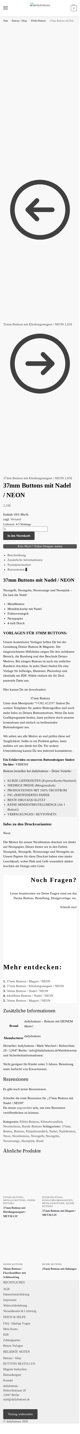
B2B (6, 1334)
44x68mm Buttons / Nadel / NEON (30, 995)
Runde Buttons (32, 1126)
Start (5, 20)
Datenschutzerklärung (16, 1294)
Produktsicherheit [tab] (19, 564)
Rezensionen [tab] (17, 569)
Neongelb (37, 1136)
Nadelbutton (67, 1131)
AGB (6, 1289)
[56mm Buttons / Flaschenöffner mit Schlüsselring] (20, 1242)
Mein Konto (10, 1329)
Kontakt (8, 1380)
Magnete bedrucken (15, 1369)
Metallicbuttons (14, 1200)
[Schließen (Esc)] (11, 1427)
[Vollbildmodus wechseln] (4, 1427)
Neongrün (52, 1136)
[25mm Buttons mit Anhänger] (59, 1242)
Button (7, 1131)
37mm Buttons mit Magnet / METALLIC (59, 1213)
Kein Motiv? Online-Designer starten (40, 546)
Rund (40, 1141)
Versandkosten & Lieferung (19, 1311)
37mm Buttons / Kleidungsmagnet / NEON (35, 986)
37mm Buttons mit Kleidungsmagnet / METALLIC (14, 1212)
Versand (15, 519)
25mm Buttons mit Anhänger (59, 1268)
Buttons (19, 1131)
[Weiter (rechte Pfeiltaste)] (4, 1432)
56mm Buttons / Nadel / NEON (27, 991)
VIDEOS (22, 764)
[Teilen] (8, 1427)
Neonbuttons (11, 1126)
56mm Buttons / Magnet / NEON (28, 1000)
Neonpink (28, 1141)
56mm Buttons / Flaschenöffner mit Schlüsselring (14, 1273)
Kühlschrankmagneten (57, 1200)
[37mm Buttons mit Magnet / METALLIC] (59, 1175)
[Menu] (9, 8)
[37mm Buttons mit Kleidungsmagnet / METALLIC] (20, 1175)
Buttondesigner (12, 1374)
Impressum (9, 1300)
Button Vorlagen (13, 1345)
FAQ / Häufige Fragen (16, 1323)
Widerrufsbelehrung (15, 1305)
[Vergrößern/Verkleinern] (1, 1427)
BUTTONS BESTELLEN (19, 1363)
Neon (6, 1136)
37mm (66, 1126)
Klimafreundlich (52, 1121)
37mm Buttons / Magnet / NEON (28, 981)
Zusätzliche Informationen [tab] (24, 560)
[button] (73, 8)
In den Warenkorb (18, 535)
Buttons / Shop (19, 20)
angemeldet (24, 1107)
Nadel (53, 1131)
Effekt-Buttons (38, 20)
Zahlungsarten (11, 1340)
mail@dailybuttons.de (16, 1399)
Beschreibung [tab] (16, 555)
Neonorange (11, 1141)
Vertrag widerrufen (20, 1414)
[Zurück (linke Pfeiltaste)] (1, 1432)
